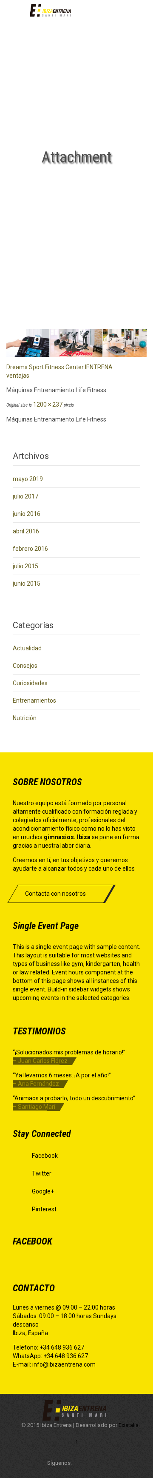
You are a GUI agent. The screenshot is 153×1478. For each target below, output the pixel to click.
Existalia (129, 1425)
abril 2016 (26, 531)
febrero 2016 (30, 548)
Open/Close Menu (16, 10)
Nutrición (25, 718)
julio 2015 (25, 566)
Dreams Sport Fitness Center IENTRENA (59, 367)
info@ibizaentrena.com (64, 1364)
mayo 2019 (28, 479)
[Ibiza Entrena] (51, 10)
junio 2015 (26, 583)
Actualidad (27, 648)
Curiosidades (30, 683)
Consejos (25, 665)
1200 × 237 (47, 404)
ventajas (17, 375)
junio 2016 (26, 513)
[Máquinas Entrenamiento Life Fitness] (76, 343)
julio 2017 (25, 496)
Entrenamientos (34, 700)
